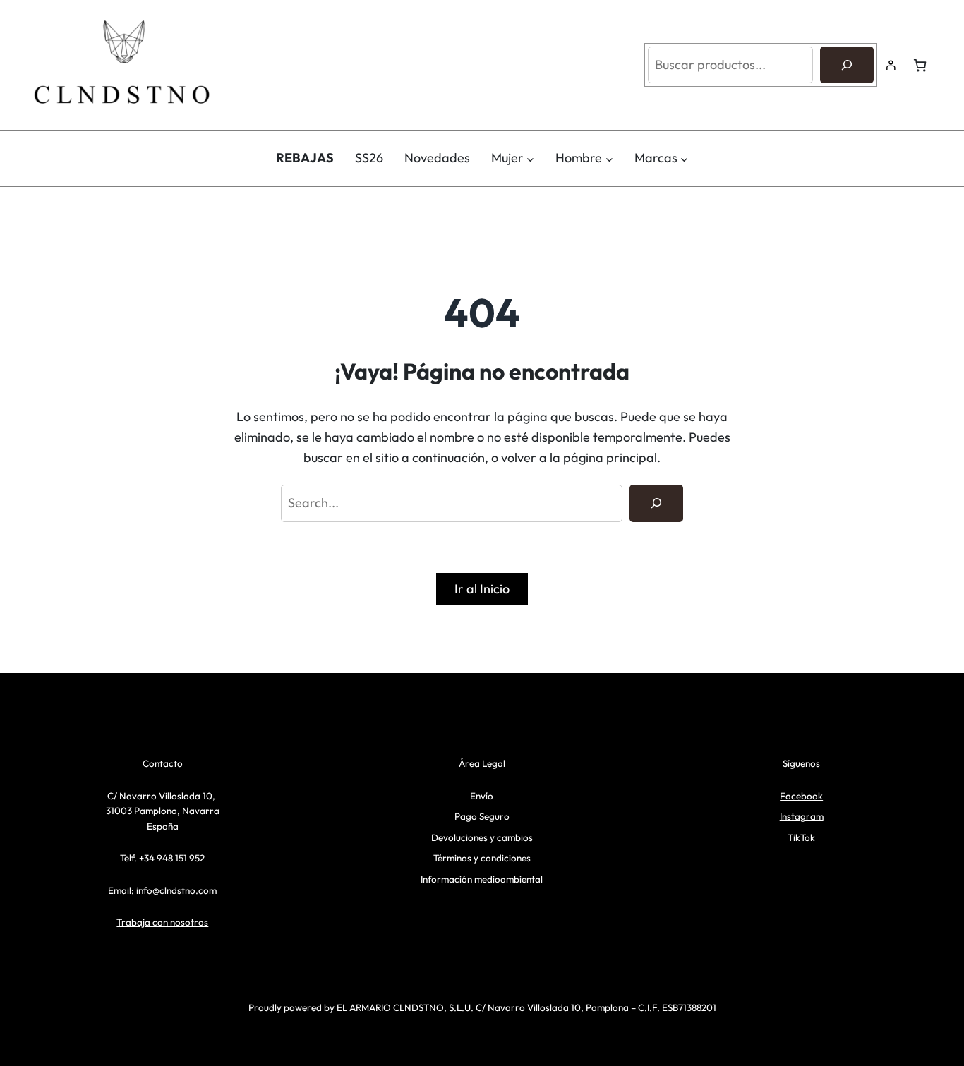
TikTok (801, 837)
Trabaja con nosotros (162, 922)
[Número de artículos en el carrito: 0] (920, 65)
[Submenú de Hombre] (609, 158)
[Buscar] (847, 65)
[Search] (656, 503)
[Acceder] (890, 65)
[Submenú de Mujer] (530, 158)
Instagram (802, 816)
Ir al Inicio (482, 589)
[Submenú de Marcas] (684, 158)
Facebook (801, 795)
